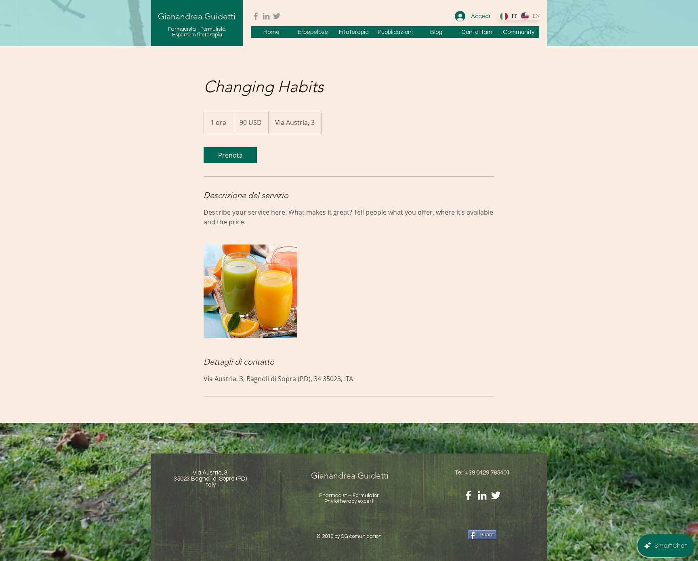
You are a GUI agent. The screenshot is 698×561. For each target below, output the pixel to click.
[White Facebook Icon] (468, 495)
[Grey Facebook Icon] (256, 16)
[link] (230, 155)
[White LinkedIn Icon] (482, 495)
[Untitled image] (250, 291)
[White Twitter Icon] (496, 495)
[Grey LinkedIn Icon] (266, 16)
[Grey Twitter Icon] (277, 16)
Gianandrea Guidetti (196, 16)
